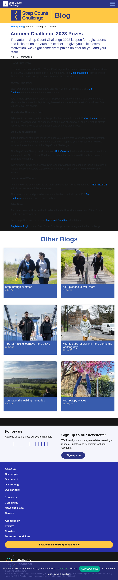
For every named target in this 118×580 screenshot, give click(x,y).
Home (14, 26)
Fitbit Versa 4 (62, 151)
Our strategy (12, 484)
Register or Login (20, 226)
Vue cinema (90, 118)
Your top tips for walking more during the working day (87, 346)
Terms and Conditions (57, 220)
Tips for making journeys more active (27, 345)
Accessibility (12, 521)
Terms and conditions (17, 536)
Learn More (63, 568)
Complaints (11, 502)
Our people (11, 474)
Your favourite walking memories (25, 402)
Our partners (12, 490)
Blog (21, 26)
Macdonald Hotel (80, 73)
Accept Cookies (89, 568)
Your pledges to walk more (79, 288)
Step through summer (18, 288)
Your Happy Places (74, 402)
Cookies (10, 531)
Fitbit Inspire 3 (99, 184)
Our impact (11, 479)
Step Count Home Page (12, 4)
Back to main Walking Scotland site (59, 544)
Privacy (9, 526)
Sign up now (73, 455)
